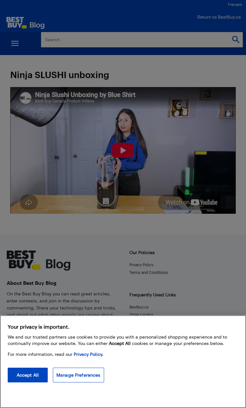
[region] (123, 361)
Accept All (28, 375)
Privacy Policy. (88, 354)
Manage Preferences (78, 375)
